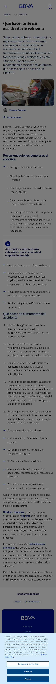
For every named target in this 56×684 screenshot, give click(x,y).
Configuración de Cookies (28, 664)
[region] (28, 658)
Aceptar (28, 679)
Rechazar (28, 672)
